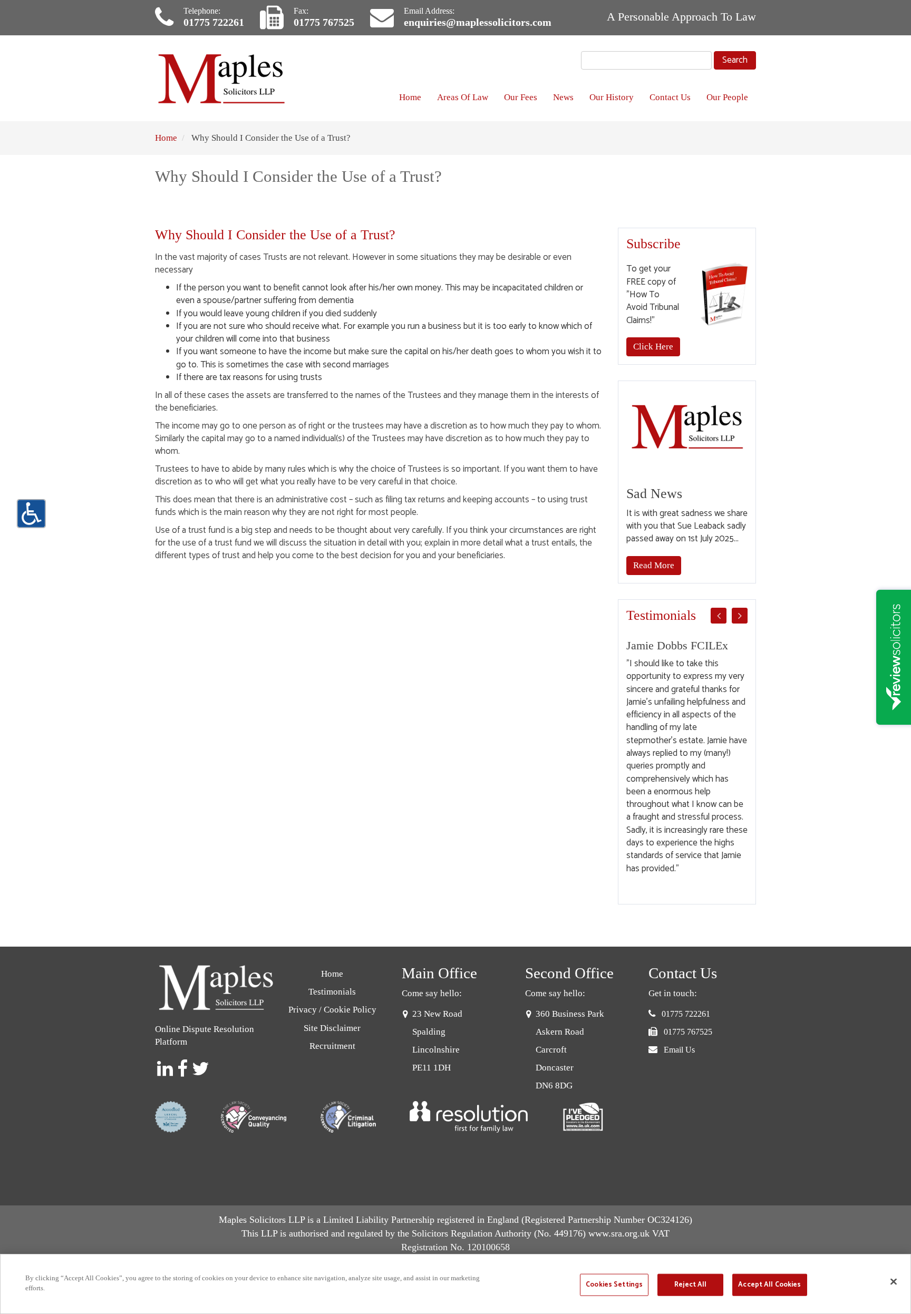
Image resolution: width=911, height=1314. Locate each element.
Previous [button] (718, 616)
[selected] (223, 78)
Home (410, 97)
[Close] (893, 1281)
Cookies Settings (614, 1284)
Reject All (690, 1284)
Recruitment (332, 1046)
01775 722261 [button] (686, 1014)
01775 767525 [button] (688, 1032)
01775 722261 (213, 22)
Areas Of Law (462, 97)
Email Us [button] (679, 1050)
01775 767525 (324, 22)
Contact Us (670, 97)
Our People (727, 97)
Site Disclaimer (332, 1028)
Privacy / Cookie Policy (332, 1010)
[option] (687, 757)
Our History (611, 97)
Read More (653, 565)
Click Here (653, 347)
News (563, 97)
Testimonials (332, 992)
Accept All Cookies (769, 1284)
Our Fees (520, 97)
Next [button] (740, 616)
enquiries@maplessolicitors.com (477, 22)
